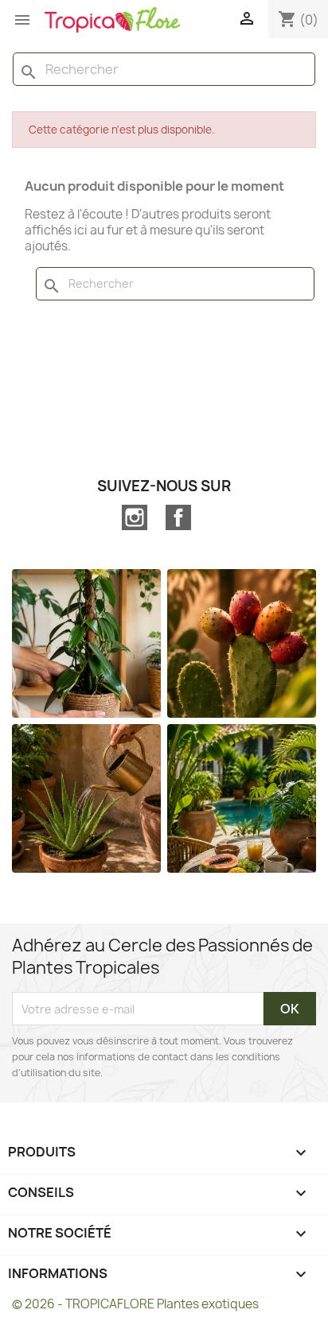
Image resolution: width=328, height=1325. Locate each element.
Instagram (134, 517)
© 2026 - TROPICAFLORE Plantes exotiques (135, 1304)
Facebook (178, 517)
